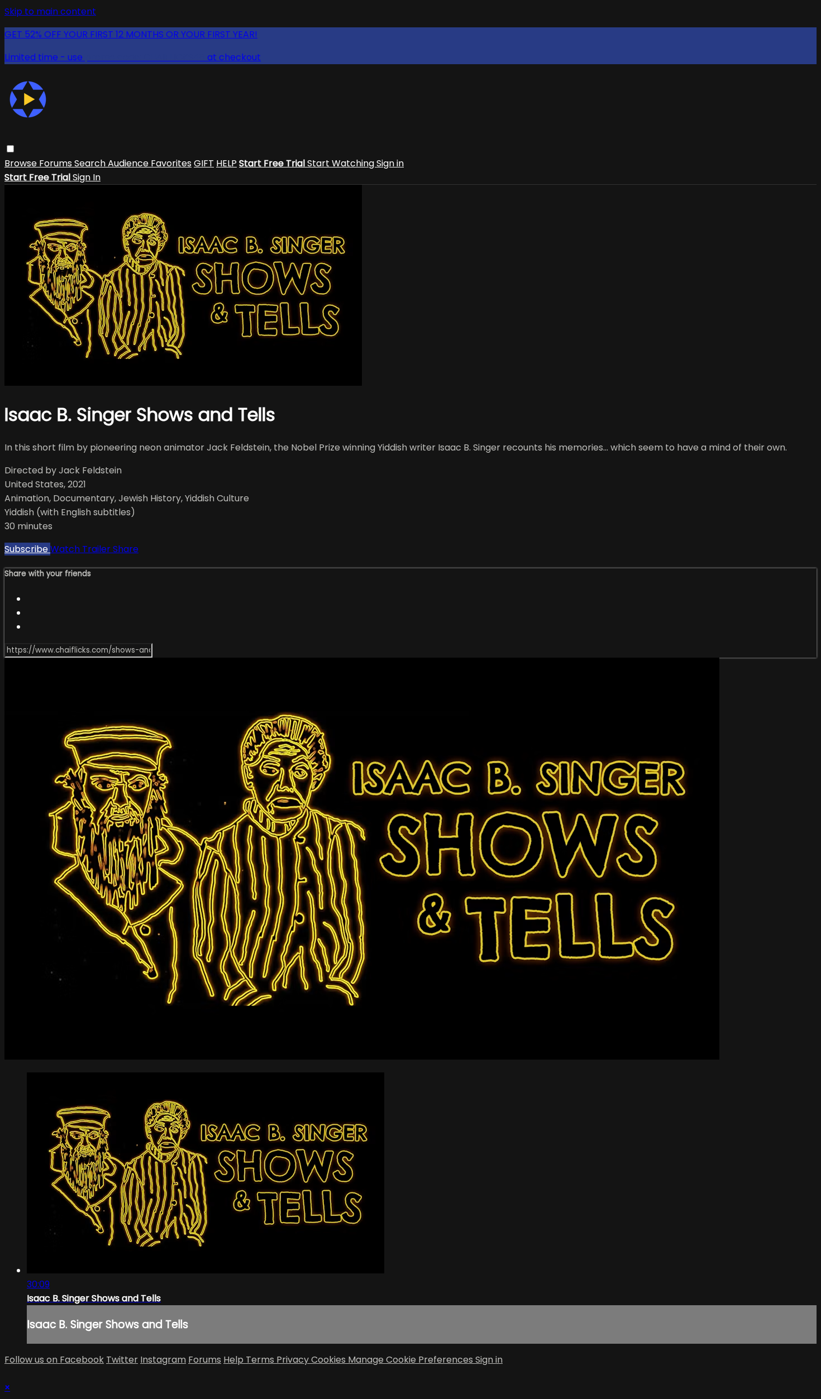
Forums (56, 163)
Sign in (390, 163)
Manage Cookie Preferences (411, 1359)
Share (126, 549)
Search (91, 163)
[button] (10, 148)
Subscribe (27, 549)
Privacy (293, 1359)
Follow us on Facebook (54, 1359)
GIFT (204, 163)
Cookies (329, 1359)
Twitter (122, 1359)
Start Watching (341, 163)
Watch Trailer (81, 549)
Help (234, 1359)
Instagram (163, 1359)
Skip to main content (50, 11)
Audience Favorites (150, 163)
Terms (261, 1359)
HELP (226, 163)
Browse (21, 163)
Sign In (87, 177)
